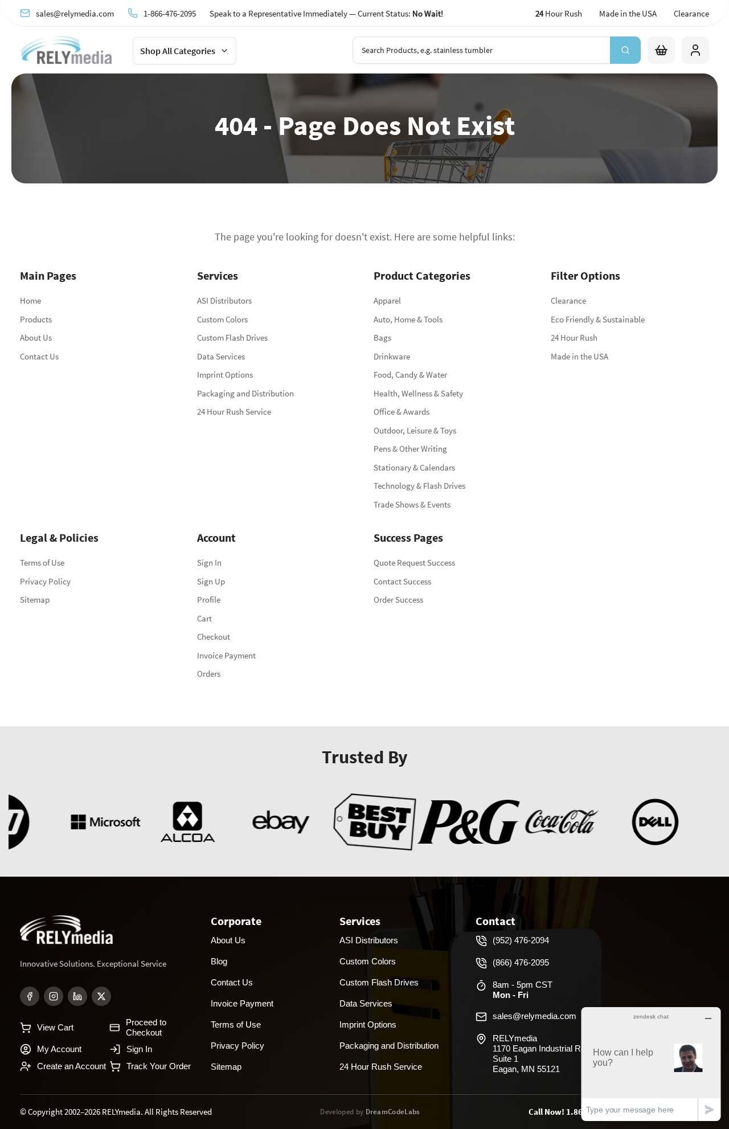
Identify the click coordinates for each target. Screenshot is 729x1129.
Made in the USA (628, 13)
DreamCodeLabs (393, 1111)
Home (30, 300)
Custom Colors (222, 319)
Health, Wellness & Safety (418, 393)
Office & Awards (401, 411)
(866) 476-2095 (521, 962)
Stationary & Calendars (414, 467)
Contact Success (402, 581)
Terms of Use (42, 562)
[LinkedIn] (77, 996)
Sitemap (35, 599)
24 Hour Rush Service (234, 411)
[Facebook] (29, 996)
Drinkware (392, 356)
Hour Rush (558, 13)
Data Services (221, 356)
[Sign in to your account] (695, 50)
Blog (219, 961)
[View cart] (661, 50)
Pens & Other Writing (410, 448)
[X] (101, 996)
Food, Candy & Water (410, 374)
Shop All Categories (177, 50)
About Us (36, 337)
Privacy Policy (45, 581)
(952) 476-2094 (521, 940)
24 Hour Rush (574, 337)
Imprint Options (225, 374)
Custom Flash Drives (232, 337)
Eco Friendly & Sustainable (598, 319)
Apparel (387, 300)
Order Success (398, 599)
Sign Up (211, 581)
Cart (204, 618)
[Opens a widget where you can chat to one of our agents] (651, 1064)
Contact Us (39, 356)
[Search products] (625, 50)
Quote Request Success (414, 562)
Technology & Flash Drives (419, 485)
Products (36, 319)
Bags (382, 337)
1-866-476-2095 (170, 13)
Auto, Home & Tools (408, 319)
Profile (208, 599)
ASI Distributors (224, 300)
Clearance (691, 13)
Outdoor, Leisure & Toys (415, 430)
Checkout (213, 636)
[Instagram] (53, 996)
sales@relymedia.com (75, 13)
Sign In (209, 562)
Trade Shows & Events (412, 504)
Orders (208, 673)
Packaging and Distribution (245, 393)
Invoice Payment (226, 655)
